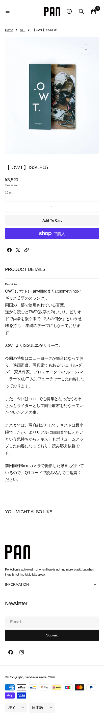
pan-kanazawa (35, 677)
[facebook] (9, 251)
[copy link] (26, 251)
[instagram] (21, 652)
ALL (22, 30)
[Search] (81, 11)
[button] (23, 11)
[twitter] (18, 251)
